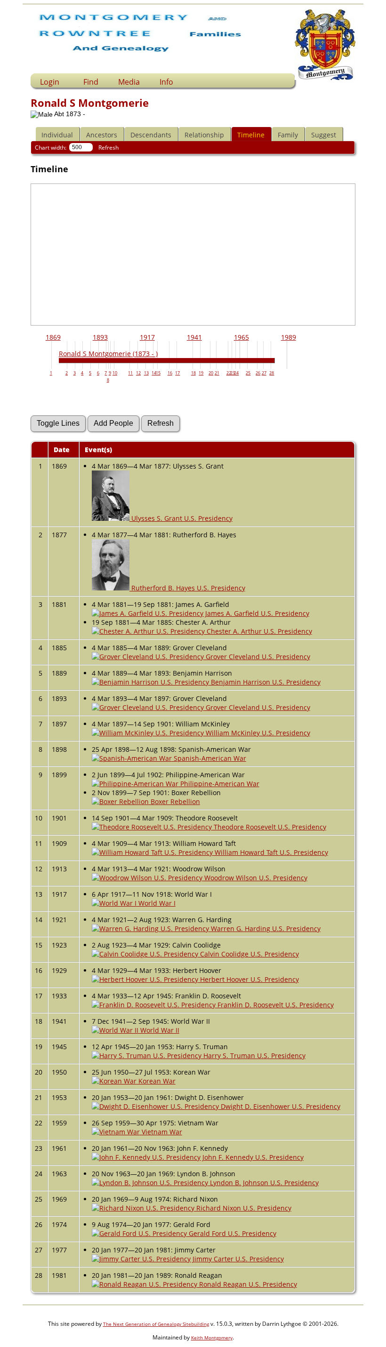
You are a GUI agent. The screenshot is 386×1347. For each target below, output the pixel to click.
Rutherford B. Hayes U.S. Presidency (187, 587)
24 (236, 373)
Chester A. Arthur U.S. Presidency (258, 631)
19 (201, 373)
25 (248, 373)
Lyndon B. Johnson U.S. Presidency (263, 1182)
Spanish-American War (209, 758)
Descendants (150, 134)
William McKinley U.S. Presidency (257, 732)
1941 (194, 337)
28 (271, 373)
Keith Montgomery (212, 1337)
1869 (53, 337)
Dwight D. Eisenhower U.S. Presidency (279, 1106)
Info (166, 82)
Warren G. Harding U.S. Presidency (265, 928)
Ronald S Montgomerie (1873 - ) (108, 353)
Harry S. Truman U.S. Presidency (253, 1055)
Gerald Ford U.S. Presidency (231, 1233)
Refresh (108, 147)
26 (258, 373)
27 (264, 373)
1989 (288, 337)
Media (129, 82)
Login (49, 82)
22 (228, 373)
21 (217, 373)
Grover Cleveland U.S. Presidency (257, 656)
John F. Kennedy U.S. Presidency (252, 1157)
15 (158, 373)
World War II (158, 1030)
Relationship (204, 134)
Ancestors (101, 134)
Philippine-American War (218, 783)
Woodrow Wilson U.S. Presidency (254, 877)
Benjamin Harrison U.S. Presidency (265, 681)
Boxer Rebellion (174, 801)
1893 (100, 337)
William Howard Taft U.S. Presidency (270, 852)
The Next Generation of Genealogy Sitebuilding (156, 1324)
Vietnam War (161, 1131)
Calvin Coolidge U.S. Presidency (248, 953)
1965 (241, 337)
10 (115, 373)
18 (193, 373)
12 (138, 373)
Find (90, 82)
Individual (57, 134)
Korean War (156, 1080)
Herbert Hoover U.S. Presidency (248, 979)
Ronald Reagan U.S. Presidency (247, 1284)
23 (232, 373)
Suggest (323, 134)
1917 (147, 337)
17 (177, 373)
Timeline (251, 134)
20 (211, 373)
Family (288, 134)
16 (170, 373)
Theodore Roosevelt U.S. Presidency (269, 826)
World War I (156, 903)
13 (146, 373)
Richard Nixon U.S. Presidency (242, 1208)
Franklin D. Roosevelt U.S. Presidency (275, 1004)
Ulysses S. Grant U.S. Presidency (181, 518)
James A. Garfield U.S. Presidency (256, 613)
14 (154, 373)
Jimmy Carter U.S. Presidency (237, 1258)
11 (130, 373)
